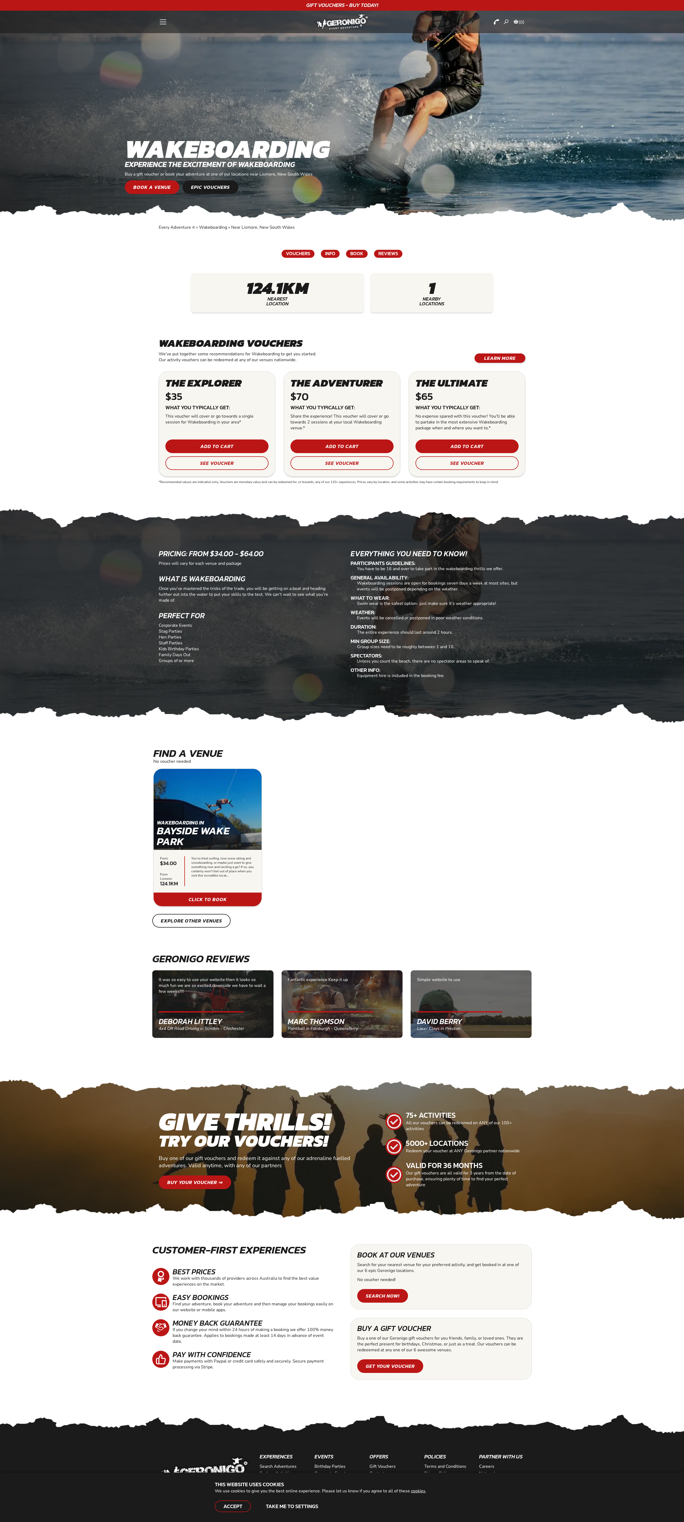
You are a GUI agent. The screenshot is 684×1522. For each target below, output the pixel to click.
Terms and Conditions (445, 1466)
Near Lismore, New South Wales (263, 227)
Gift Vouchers (383, 1466)
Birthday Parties (329, 1466)
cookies (418, 1491)
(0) (521, 22)
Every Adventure (177, 227)
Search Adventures (278, 1466)
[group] (207, 837)
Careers (486, 1466)
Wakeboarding (213, 227)
